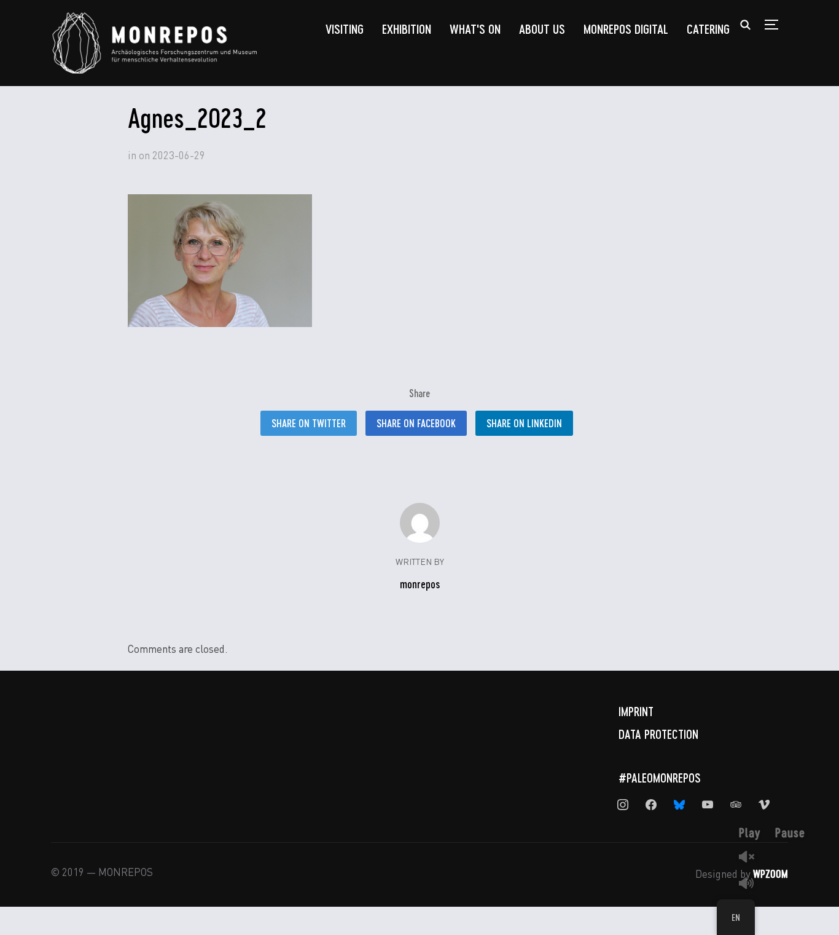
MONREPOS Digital (625, 28)
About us (542, 28)
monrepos (420, 584)
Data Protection (658, 734)
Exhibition (406, 28)
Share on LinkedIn (524, 423)
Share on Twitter (308, 423)
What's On (475, 28)
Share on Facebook (416, 423)
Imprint (636, 711)
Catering (708, 28)
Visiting (345, 28)
